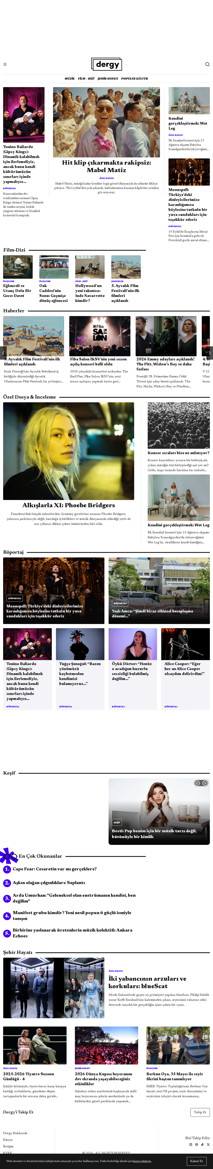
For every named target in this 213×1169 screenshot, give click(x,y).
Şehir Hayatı (108, 78)
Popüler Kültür (134, 78)
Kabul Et (196, 1161)
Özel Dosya (106, 178)
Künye (7, 1140)
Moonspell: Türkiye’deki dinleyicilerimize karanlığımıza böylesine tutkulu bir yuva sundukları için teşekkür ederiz (187, 205)
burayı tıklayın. (142, 1161)
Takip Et (200, 1112)
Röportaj (9, 188)
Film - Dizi (86, 78)
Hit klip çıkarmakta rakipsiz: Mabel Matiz (106, 167)
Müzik (70, 78)
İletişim (8, 1146)
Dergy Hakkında (15, 1133)
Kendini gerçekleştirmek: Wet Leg (187, 124)
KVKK (7, 1153)
